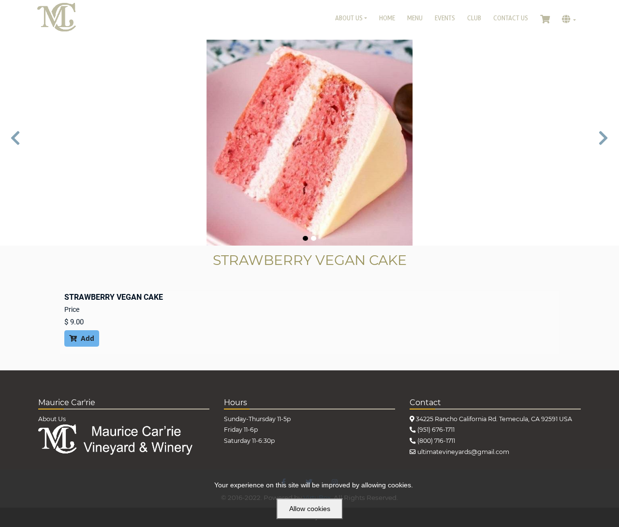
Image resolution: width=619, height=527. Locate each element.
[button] (16, 142)
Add (81, 338)
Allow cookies (309, 508)
